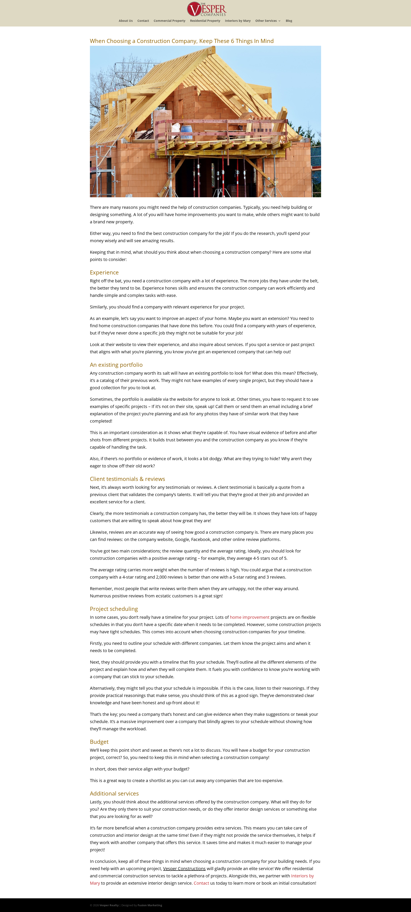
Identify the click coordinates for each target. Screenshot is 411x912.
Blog (289, 21)
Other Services (266, 21)
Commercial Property (169, 21)
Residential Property (205, 21)
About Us (126, 21)
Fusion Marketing (150, 905)
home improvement (250, 617)
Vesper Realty (109, 905)
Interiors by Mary (238, 21)
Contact (143, 21)
